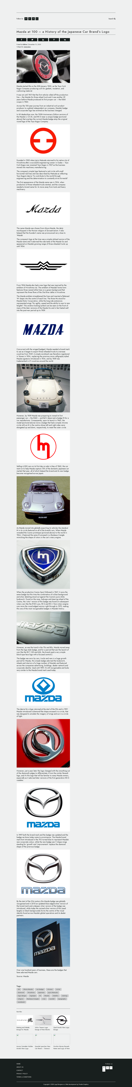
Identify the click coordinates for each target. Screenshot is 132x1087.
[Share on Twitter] (32, 39)
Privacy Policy (22, 1073)
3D (19, 989)
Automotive (27, 47)
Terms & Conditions (23, 1077)
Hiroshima (31, 992)
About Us (19, 1067)
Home (18, 1064)
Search (111, 19)
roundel (51, 999)
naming (64, 996)
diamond (21, 992)
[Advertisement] (100, 67)
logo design (22, 996)
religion (20, 999)
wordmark (21, 1002)
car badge (40, 989)
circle (58, 989)
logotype (33, 996)
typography (62, 999)
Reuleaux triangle (33, 999)
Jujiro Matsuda (53, 992)
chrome (49, 989)
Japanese (41, 992)
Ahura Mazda (28, 989)
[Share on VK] (65, 39)
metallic (55, 996)
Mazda (47, 996)
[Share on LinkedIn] (43, 39)
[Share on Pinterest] (54, 39)
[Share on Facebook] (21, 39)
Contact (19, 1070)
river (43, 999)
